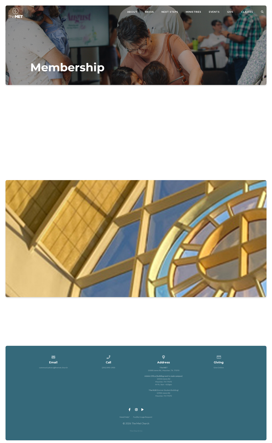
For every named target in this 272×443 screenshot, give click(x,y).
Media (149, 12)
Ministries (193, 12)
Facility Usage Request (142, 417)
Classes (247, 12)
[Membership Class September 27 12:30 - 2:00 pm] (81, 228)
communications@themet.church (53, 367)
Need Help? (124, 417)
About (132, 12)
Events (214, 12)
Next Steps (170, 12)
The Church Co (136, 431)
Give (230, 12)
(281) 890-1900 (108, 367)
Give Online (219, 367)
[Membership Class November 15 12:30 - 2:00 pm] (191, 228)
